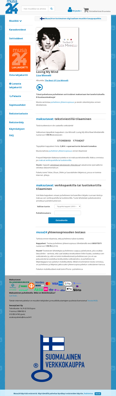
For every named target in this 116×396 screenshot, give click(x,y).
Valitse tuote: (43, 206)
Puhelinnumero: (43, 213)
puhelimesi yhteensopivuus (62, 102)
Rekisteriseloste (18, 113)
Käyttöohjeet (17, 128)
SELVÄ (97, 394)
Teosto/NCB (92, 300)
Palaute (16, 96)
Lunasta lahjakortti (15, 85)
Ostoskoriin (61, 220)
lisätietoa (88, 393)
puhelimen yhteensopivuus (60, 151)
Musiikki (14, 20)
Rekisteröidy (16, 122)
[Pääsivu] (12, 7)
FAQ (11, 135)
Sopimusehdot (17, 104)
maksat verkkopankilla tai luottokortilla (55, 160)
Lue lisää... (13, 295)
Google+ (10, 140)
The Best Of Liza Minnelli (56, 80)
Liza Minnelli (43, 75)
